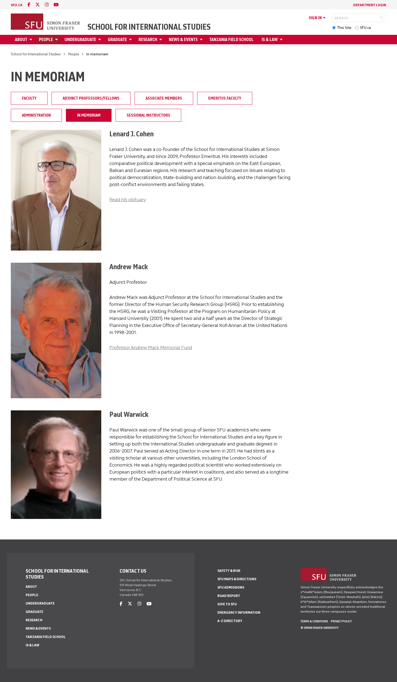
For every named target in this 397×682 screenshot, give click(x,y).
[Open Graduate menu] (131, 39)
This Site (344, 27)
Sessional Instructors (148, 115)
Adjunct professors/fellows (91, 98)
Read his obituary (127, 199)
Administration (36, 115)
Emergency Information (238, 612)
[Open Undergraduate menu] (100, 39)
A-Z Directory (229, 621)
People (46, 39)
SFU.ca (365, 27)
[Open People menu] (57, 39)
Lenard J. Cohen (131, 133)
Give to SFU (227, 604)
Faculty (29, 98)
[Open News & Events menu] (202, 39)
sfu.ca (16, 5)
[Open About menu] (31, 39)
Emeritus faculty (224, 98)
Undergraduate (80, 39)
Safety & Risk (228, 570)
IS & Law (270, 39)
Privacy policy (341, 621)
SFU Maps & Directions (236, 579)
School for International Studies (149, 27)
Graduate (117, 39)
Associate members (164, 98)
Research (148, 39)
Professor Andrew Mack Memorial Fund (150, 347)
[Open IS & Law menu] (282, 39)
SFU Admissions (230, 587)
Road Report (228, 595)
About (21, 39)
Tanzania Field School (231, 39)
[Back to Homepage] (46, 22)
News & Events (183, 39)
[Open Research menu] (161, 39)
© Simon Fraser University (319, 628)
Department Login (369, 5)
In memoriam (88, 115)
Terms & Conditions (314, 621)
